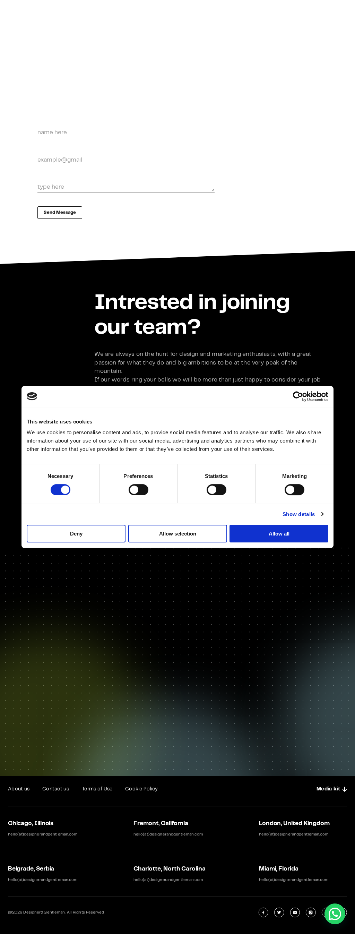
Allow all (279, 534)
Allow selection (177, 534)
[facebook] (263, 912)
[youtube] (295, 912)
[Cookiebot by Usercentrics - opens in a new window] (298, 396)
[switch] (138, 489)
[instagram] (310, 912)
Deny (76, 534)
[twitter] (279, 912)
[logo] (177, 13)
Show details (299, 514)
